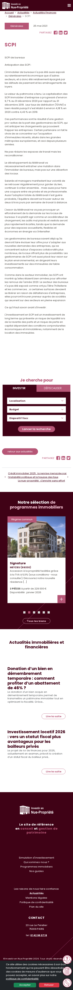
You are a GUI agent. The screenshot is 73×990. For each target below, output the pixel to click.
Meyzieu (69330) (20, 567)
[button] (24, 612)
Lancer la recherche (36, 429)
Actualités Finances (44, 12)
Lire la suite (53, 716)
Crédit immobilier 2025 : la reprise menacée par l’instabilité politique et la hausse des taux (37, 475)
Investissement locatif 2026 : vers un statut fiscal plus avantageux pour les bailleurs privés (36, 739)
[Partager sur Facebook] (55, 33)
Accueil (9, 12)
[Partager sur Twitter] (66, 33)
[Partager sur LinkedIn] (61, 33)
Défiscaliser (53, 388)
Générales (14, 16)
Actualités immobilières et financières (36, 645)
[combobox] (18, 401)
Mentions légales (36, 898)
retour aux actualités (20, 451)
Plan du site (36, 907)
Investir (19, 388)
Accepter (25, 985)
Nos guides (36, 871)
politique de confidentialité (22, 978)
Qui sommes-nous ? (36, 862)
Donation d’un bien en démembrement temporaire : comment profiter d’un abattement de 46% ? (33, 678)
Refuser (49, 985)
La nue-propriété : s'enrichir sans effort (41, 480)
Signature (18, 563)
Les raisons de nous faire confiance (36, 889)
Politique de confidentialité (36, 902)
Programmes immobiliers (36, 866)
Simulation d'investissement (36, 857)
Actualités (23, 12)
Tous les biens (36, 621)
